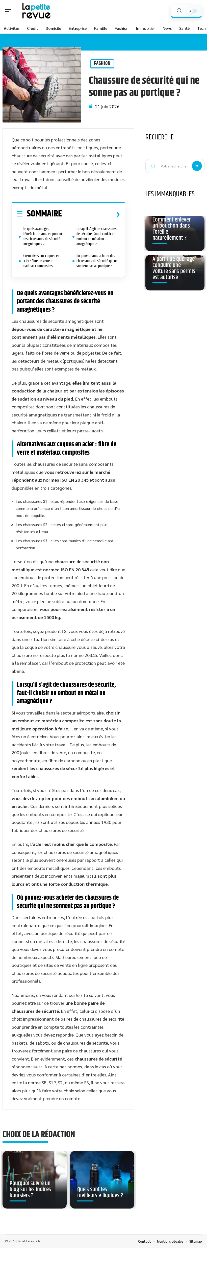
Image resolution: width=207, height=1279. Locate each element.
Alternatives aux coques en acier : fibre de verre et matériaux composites (41, 261)
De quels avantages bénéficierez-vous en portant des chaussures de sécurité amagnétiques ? (42, 236)
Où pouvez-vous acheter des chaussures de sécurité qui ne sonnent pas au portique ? (97, 261)
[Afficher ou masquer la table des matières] (91, 214)
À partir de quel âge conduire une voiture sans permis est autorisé (173, 268)
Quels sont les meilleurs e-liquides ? (100, 1192)
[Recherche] (179, 11)
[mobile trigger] (9, 11)
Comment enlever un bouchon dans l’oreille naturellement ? (171, 228)
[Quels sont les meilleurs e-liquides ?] (102, 1180)
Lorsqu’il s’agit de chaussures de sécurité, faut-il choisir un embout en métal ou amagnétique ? (96, 236)
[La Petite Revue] (36, 11)
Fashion (102, 63)
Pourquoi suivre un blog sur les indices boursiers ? (30, 1189)
